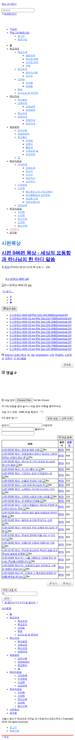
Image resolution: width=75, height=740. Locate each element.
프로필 (29, 86)
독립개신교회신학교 (15, 355)
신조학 (21, 188)
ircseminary (42, 355)
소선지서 (30, 181)
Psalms (59, 355)
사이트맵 (6, 608)
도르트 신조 (32, 198)
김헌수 (8, 358)
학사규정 (22, 113)
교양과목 (22, 205)
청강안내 (30, 123)
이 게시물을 (20, 358)
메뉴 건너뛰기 (9, 4)
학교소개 (22, 52)
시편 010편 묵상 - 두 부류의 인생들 (21, 500)
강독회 (29, 140)
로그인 (21, 36)
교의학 (21, 222)
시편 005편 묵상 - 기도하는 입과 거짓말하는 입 (27, 473)
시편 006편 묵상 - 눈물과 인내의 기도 (22, 480)
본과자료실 (16, 208)
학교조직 (22, 69)
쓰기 (54, 583)
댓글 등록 (66, 437)
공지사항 (22, 130)
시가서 (29, 174)
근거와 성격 (32, 62)
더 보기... (8, 291)
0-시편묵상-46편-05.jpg (40, 332)
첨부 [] (11, 308)
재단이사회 (32, 72)
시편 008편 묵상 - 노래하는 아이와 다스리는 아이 (28, 489)
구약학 (21, 212)
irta (33, 355)
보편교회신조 (33, 202)
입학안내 (22, 116)
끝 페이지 (30, 602)
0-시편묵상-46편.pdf (17, 278)
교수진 (29, 76)
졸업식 (29, 147)
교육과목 (30, 106)
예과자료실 (16, 161)
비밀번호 (47, 425)
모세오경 (30, 167)
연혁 (28, 65)
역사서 (29, 171)
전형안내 (30, 120)
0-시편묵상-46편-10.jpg (40, 349)
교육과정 (22, 103)
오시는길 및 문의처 (28, 93)
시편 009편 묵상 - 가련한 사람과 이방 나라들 (26, 496)
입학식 (29, 144)
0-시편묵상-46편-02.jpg (40, 322)
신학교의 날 (32, 150)
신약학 (21, 215)
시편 (51, 355)
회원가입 (22, 39)
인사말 (29, 82)
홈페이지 (39, 429)
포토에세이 (24, 133)
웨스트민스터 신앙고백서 (39, 191)
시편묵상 (14, 229)
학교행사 (22, 137)
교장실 (21, 79)
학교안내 (14, 48)
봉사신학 (22, 225)
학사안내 (14, 96)
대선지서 (30, 178)
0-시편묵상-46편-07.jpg (40, 339)
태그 (68, 583)
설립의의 (30, 55)
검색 (6, 598)
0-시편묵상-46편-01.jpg (40, 318)
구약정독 (22, 164)
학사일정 (22, 99)
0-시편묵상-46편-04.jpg (40, 328)
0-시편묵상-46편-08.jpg (40, 342)
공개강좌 (30, 154)
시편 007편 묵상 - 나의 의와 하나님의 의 (23, 485)
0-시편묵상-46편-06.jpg (40, 335)
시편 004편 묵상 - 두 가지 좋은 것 (20, 469)
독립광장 (14, 127)
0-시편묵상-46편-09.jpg (40, 345)
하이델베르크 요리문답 (38, 195)
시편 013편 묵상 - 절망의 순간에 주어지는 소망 (27, 520)
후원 (20, 89)
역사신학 (22, 219)
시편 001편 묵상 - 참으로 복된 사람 (21, 449)
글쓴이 (5, 425)
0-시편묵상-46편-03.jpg (40, 325)
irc (28, 355)
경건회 (13, 232)
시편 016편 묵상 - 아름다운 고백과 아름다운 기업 (28, 542)
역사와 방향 (32, 58)
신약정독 (22, 184)
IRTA (7, 267)
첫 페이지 (9, 602)
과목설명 (30, 110)
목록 (68, 364)
